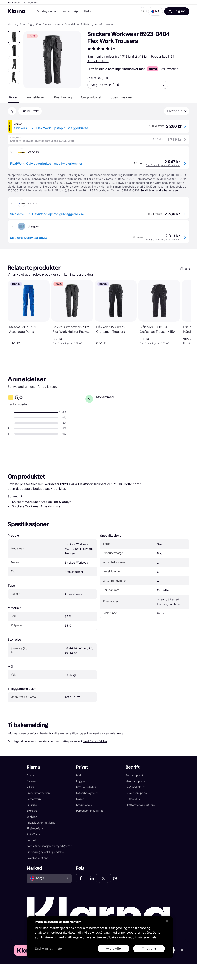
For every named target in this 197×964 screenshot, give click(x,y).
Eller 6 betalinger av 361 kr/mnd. (163, 165)
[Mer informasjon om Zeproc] (11, 203)
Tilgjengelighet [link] (36, 828)
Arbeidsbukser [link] (104, 24)
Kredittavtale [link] (84, 805)
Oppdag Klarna (46, 11)
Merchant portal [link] (135, 781)
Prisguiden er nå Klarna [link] (41, 822)
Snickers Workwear (77, 562)
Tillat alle (149, 948)
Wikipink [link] (32, 816)
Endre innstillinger (49, 949)
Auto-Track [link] (33, 834)
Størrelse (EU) (97, 78)
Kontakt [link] (31, 840)
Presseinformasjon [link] (38, 793)
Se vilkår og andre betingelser (159, 190)
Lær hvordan (169, 69)
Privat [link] (82, 767)
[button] (155, 11)
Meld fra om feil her (95, 741)
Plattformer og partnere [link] (140, 805)
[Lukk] (167, 921)
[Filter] (12, 111)
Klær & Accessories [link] (48, 24)
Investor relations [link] (37, 858)
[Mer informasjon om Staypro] (11, 226)
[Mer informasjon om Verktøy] (11, 152)
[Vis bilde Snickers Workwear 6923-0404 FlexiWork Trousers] (14, 37)
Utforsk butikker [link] (86, 787)
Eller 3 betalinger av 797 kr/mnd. (162, 239)
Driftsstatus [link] (132, 799)
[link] (80, 878)
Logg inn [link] (81, 781)
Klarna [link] (12, 24)
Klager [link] (80, 799)
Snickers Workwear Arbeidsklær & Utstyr (41, 502)
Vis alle (185, 269)
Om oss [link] (31, 775)
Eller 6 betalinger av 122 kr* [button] (67, 343)
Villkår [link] (30, 787)
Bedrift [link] (132, 767)
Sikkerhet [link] (32, 805)
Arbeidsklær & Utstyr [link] (77, 24)
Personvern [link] (34, 799)
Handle (65, 11)
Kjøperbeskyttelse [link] (87, 793)
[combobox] (127, 85)
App (76, 11)
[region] (100, 937)
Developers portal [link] (136, 793)
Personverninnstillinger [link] (90, 810)
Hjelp (87, 11)
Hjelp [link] (79, 775)
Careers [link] (32, 781)
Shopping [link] (26, 24)
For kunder (14, 2)
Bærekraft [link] (33, 810)
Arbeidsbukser (98, 61)
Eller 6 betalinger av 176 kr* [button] (154, 343)
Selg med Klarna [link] (135, 787)
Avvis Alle (113, 948)
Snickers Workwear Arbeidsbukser (37, 506)
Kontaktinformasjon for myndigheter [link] (49, 846)
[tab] (13, 97)
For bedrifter (31, 2)
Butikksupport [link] (134, 775)
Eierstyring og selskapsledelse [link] (45, 852)
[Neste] (184, 312)
